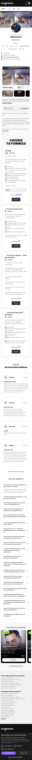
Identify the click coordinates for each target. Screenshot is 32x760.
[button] (16, 757)
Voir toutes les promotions (16, 666)
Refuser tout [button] (24, 753)
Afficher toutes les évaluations (16, 471)
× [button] (30, 734)
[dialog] (16, 746)
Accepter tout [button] (8, 753)
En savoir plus (14, 742)
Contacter (16, 199)
